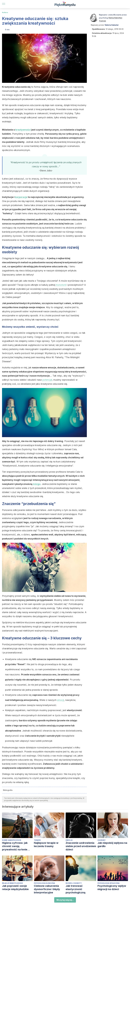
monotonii (61, 285)
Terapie (37, 840)
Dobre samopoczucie (11, 840)
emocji (60, 700)
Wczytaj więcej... (65, 900)
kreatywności (23, 129)
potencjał (47, 379)
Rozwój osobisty (74, 883)
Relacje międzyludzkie (12, 883)
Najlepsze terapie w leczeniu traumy (46, 844)
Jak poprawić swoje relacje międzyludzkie (15, 887)
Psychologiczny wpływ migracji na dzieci (112, 887)
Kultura (5, 12)
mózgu (36, 484)
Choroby (101, 840)
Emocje (69, 840)
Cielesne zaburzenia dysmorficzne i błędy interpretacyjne (47, 889)
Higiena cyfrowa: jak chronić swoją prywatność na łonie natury (15, 846)
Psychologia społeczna (108, 883)
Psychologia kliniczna (44, 883)
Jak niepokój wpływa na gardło (112, 844)
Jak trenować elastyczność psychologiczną (75, 889)
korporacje (21, 197)
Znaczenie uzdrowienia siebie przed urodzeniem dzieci (81, 846)
